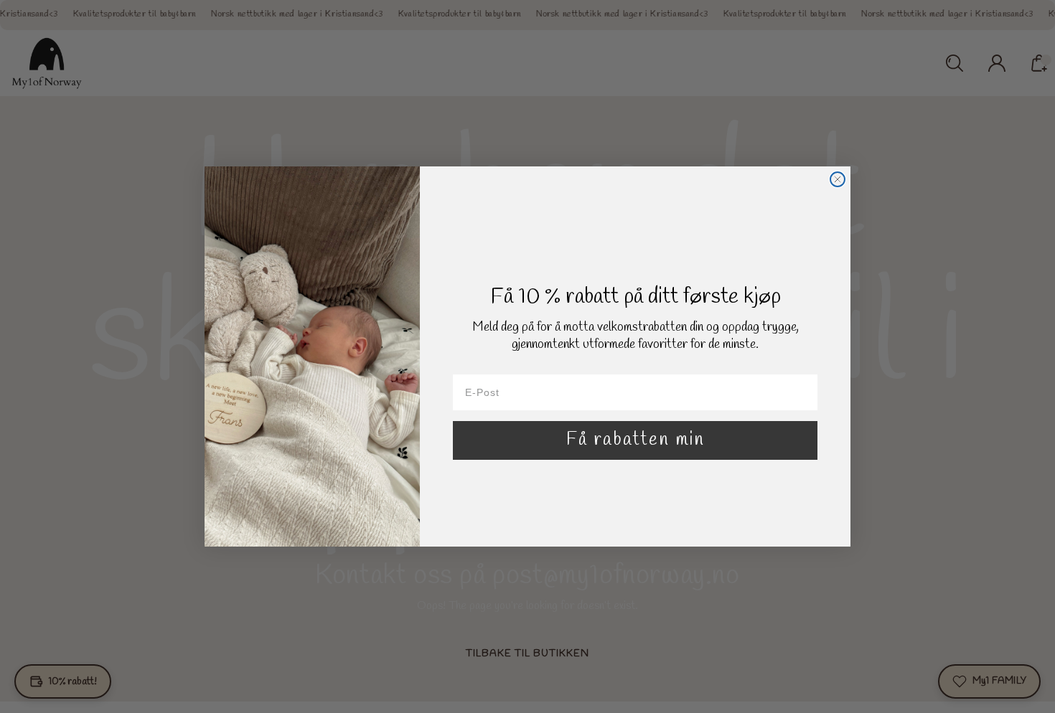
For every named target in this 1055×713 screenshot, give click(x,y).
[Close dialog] (837, 179)
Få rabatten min (635, 440)
